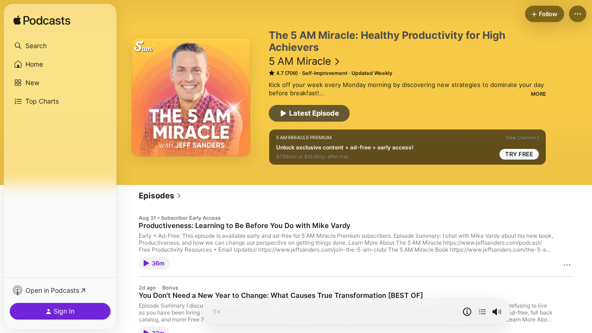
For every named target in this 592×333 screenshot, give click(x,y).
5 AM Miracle (300, 61)
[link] (160, 196)
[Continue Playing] (482, 311)
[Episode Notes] (467, 311)
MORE (538, 94)
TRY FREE (519, 154)
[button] (60, 46)
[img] (41, 20)
